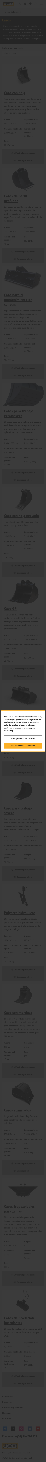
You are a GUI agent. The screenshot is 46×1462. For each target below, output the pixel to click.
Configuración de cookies (23, 738)
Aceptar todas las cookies (23, 745)
